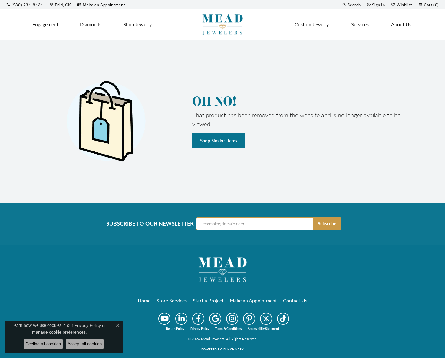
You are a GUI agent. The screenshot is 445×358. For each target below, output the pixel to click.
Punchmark (233, 349)
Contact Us (295, 300)
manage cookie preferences (59, 332)
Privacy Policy (199, 328)
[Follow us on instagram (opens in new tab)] (232, 319)
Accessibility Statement (263, 328)
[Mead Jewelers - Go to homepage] (222, 268)
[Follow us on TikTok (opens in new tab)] (283, 319)
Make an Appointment (253, 300)
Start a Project (208, 300)
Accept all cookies (85, 343)
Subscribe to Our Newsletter (150, 223)
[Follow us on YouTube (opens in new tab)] (164, 319)
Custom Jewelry (312, 24)
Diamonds (90, 24)
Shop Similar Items (218, 140)
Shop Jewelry (137, 24)
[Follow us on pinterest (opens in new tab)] (249, 319)
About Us (401, 24)
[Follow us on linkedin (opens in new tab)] (181, 319)
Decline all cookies (43, 343)
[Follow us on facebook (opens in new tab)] (198, 319)
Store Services (172, 300)
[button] (351, 4)
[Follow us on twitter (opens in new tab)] (266, 319)
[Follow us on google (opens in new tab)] (215, 319)
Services (360, 24)
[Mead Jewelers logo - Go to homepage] (222, 24)
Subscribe (327, 223)
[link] (24, 4)
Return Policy (175, 328)
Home (144, 300)
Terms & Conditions (228, 328)
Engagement (45, 24)
